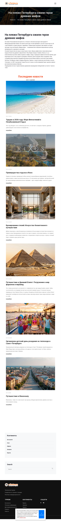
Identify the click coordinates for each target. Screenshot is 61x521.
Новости (12, 19)
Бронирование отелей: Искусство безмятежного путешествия (26, 226)
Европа (9, 452)
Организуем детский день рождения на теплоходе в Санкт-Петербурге (28, 342)
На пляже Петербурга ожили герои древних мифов (34, 19)
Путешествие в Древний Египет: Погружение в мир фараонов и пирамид (27, 283)
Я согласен (41, 514)
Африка (9, 446)
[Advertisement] (30, 422)
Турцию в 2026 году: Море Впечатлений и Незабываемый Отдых (23, 121)
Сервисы (7, 509)
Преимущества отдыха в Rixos (19, 173)
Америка (9, 449)
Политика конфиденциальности (12, 494)
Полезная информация (10, 505)
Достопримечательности (11, 507)
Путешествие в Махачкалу (17, 396)
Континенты (8, 503)
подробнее (9, 130)
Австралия (10, 439)
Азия (8, 443)
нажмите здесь (23, 517)
